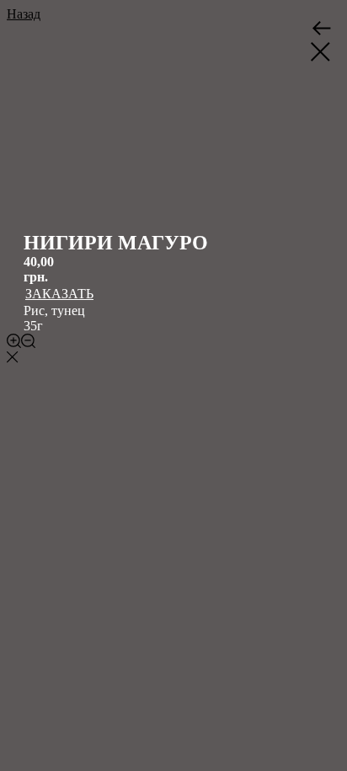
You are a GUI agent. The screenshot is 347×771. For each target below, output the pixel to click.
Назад (23, 14)
